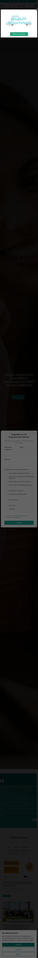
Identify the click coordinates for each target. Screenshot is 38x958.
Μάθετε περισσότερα (19, 34)
